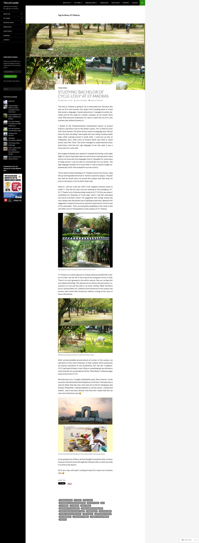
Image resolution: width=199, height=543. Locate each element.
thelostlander (81, 100)
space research (65, 516)
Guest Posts (115, 2)
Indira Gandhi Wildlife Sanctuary (72, 511)
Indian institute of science (69, 508)
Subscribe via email (10, 57)
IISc (103, 503)
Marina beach (92, 511)
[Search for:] (12, 89)
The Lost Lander (11, 2)
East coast (88, 500)
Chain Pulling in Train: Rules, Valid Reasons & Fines (14, 117)
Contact (135, 2)
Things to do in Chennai (99, 516)
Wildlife (63, 519)
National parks (105, 511)
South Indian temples (103, 514)
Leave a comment (96, 100)
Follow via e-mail (10, 76)
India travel (86, 505)
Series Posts (104, 2)
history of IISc (93, 503)
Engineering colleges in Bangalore (72, 503)
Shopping (126, 2)
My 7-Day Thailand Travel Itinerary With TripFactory (14, 124)
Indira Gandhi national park (92, 508)
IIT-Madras (74, 505)
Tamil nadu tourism (81, 516)
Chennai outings (66, 500)
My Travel (77, 2)
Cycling (78, 500)
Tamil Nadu (62, 88)
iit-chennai (64, 505)
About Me (66, 2)
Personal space (90, 2)
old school (88, 514)
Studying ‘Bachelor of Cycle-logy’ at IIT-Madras (83, 94)
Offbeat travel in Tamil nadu (70, 514)
